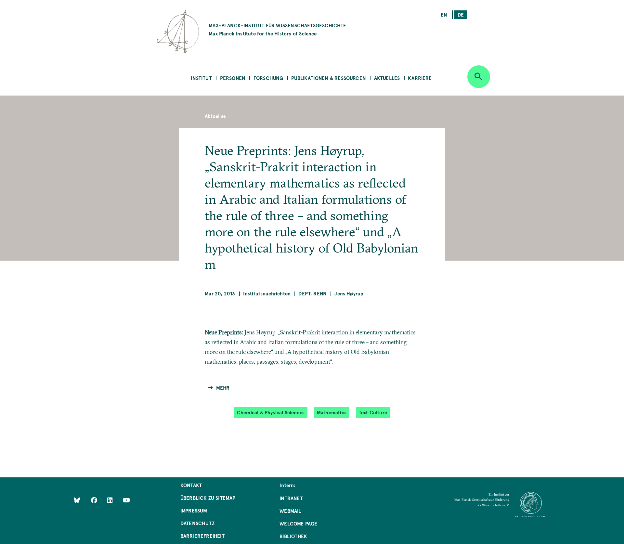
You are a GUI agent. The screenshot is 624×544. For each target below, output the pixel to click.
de (461, 14)
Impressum (193, 510)
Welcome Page (298, 523)
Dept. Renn (312, 293)
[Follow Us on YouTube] (126, 500)
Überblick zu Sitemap (208, 497)
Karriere (420, 77)
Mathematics (331, 412)
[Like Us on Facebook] (94, 500)
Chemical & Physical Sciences (271, 412)
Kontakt (191, 485)
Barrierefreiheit (202, 535)
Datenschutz (197, 523)
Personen (232, 77)
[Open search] (478, 76)
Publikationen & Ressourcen (328, 77)
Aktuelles (387, 77)
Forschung (268, 77)
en (444, 14)
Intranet (291, 498)
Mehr (222, 387)
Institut (201, 77)
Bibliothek (293, 536)
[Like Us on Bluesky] (77, 500)
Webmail (290, 510)
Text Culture (373, 412)
